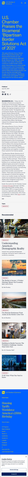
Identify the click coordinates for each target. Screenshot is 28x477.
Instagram (4, 445)
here (19, 194)
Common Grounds (8, 185)
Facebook (4, 442)
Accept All (14, 474)
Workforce (5, 373)
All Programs (5, 427)
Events (3, 431)
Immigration (5, 206)
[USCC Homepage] (14, 392)
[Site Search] (22, 3)
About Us (4, 433)
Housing (7, 403)
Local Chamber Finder (7, 451)
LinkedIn (4, 440)
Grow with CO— (6, 449)
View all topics (5, 422)
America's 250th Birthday (11, 414)
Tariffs (5, 406)
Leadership (5, 436)
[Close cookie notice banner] (26, 456)
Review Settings (14, 469)
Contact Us (5, 438)
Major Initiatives (6, 429)
